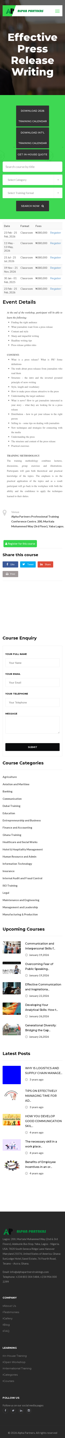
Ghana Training (12, 834)
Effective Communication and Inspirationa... (43, 987)
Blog (6, 1324)
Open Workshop (14, 1362)
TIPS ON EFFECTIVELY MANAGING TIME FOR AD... (41, 1095)
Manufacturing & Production (20, 914)
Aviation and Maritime (16, 784)
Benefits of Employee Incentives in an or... (40, 1164)
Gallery (7, 1318)
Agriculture (10, 776)
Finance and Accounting (17, 827)
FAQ (6, 1331)
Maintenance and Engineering (21, 900)
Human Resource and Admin (19, 856)
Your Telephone (16, 693)
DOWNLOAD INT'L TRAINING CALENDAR (32, 138)
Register (55, 232)
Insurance (9, 871)
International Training (17, 1368)
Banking (7, 791)
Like (12, 564)
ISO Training (10, 885)
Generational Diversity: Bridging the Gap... (40, 1028)
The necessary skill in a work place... (41, 1144)
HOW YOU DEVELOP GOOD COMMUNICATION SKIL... (43, 1121)
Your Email (12, 674)
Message (11, 713)
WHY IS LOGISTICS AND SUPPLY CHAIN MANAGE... (43, 1071)
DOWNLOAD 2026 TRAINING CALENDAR (32, 116)
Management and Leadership (20, 907)
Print (12, 574)
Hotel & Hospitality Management (23, 849)
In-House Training (15, 1355)
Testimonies (11, 1312)
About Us (9, 1305)
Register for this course (21, 543)
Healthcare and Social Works (20, 842)
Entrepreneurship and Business (22, 820)
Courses (8, 1381)
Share (47, 564)
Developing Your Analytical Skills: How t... (41, 1007)
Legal (6, 892)
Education (9, 813)
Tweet (30, 564)
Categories (10, 1374)
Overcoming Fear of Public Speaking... (39, 966)
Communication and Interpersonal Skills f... (40, 946)
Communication (12, 798)
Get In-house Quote (32, 154)
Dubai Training (11, 805)
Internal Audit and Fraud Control (22, 878)
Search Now (30, 206)
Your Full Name (16, 654)
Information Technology (17, 863)
